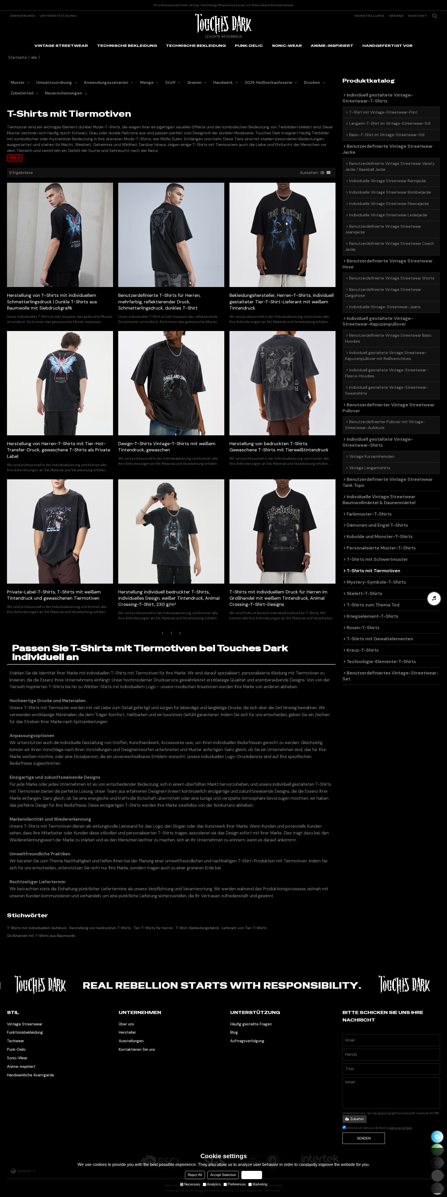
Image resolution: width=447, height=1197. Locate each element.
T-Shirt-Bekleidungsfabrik (197, 928)
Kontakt (417, 16)
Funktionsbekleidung (25, 1032)
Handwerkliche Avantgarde (30, 1075)
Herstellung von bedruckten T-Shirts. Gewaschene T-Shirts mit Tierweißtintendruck (279, 447)
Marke (396, 16)
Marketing (259, 1184)
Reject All (195, 1175)
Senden (364, 1138)
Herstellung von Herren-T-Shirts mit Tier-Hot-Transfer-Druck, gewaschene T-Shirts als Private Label (58, 450)
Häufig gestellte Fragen (251, 1024)
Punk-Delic (16, 1049)
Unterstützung (58, 16)
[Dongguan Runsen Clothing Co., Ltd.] (223, 23)
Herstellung (369, 16)
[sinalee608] (437, 1137)
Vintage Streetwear (24, 1024)
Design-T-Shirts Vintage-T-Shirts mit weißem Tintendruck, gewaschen (166, 447)
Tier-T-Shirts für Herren (153, 928)
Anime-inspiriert (21, 1066)
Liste (322, 172)
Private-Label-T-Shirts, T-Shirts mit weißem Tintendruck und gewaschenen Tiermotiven (54, 595)
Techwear (15, 1041)
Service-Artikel (401, 1128)
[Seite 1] (162, 633)
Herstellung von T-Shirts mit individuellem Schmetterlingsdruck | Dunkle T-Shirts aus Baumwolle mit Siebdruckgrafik (52, 301)
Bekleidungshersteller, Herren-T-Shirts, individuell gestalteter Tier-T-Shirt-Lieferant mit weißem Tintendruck (281, 301)
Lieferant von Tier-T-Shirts (244, 928)
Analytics (214, 1184)
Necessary (192, 1184)
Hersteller (127, 1032)
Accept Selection (223, 1175)
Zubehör (357, 1119)
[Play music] (434, 598)
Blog (234, 1032)
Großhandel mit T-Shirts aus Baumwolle (41, 935)
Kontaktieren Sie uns (137, 1049)
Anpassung (22, 16)
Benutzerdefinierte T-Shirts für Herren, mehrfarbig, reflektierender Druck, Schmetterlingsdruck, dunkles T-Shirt (159, 301)
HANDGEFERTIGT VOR (387, 45)
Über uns (126, 1024)
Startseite (17, 57)
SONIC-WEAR (287, 45)
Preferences (237, 1184)
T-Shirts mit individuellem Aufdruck (37, 928)
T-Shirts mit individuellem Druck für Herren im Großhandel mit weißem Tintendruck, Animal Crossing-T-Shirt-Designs (278, 598)
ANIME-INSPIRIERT (332, 45)
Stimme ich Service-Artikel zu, (379, 1128)
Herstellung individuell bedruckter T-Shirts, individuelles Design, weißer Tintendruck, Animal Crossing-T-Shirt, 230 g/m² (169, 598)
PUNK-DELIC (249, 45)
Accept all (251, 1175)
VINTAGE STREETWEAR (61, 45)
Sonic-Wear (17, 1058)
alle (34, 57)
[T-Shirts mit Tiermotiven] (15, 158)
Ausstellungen (131, 1041)
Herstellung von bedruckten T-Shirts (100, 928)
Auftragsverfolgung (247, 1041)
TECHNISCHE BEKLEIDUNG (127, 45)
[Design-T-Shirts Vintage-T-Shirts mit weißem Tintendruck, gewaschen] (171, 383)
